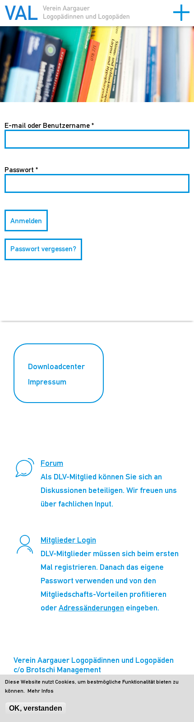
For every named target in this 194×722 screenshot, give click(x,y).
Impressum (47, 381)
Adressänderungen (91, 607)
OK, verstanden (35, 708)
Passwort (21, 169)
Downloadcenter (56, 366)
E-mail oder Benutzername (49, 125)
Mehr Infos (41, 691)
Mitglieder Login (68, 539)
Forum (52, 463)
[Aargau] (67, 14)
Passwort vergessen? (43, 248)
